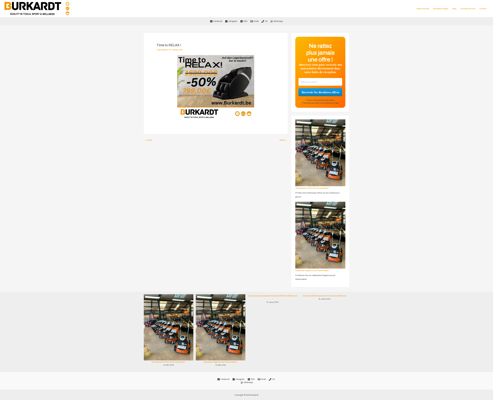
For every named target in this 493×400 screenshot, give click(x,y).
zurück (148, 140)
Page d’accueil (422, 9)
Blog (454, 9)
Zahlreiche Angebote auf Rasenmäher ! (312, 270)
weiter (283, 140)
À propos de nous (468, 9)
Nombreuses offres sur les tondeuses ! (312, 188)
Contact (483, 9)
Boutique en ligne (440, 9)
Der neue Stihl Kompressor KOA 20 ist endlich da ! (324, 296)
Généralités (163, 50)
